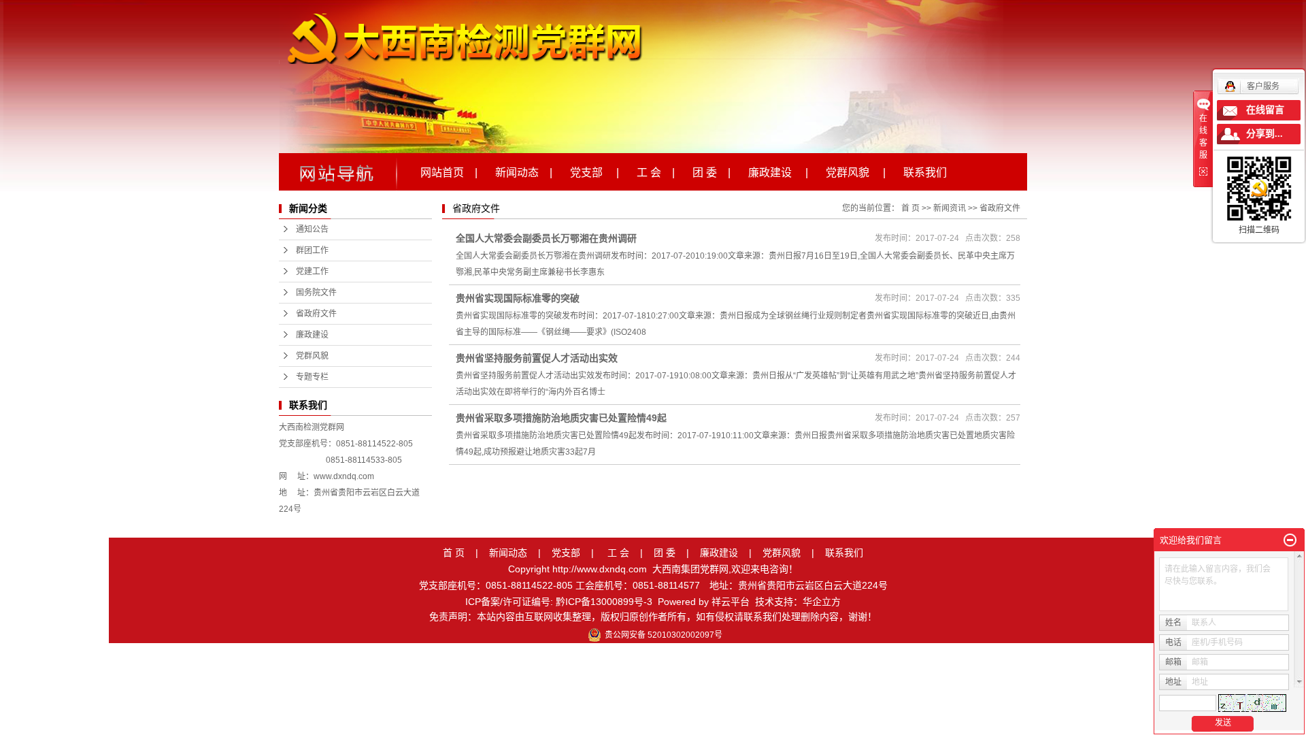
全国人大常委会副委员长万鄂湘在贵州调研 (546, 238)
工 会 (618, 552)
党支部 (566, 552)
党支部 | (594, 171)
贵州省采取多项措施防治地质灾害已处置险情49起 (561, 417)
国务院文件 (316, 292)
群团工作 (312, 250)
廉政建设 (312, 335)
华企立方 (822, 601)
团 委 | (711, 171)
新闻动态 (508, 552)
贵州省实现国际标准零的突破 (518, 298)
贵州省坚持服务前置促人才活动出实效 (537, 358)
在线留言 (1265, 110)
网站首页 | (449, 171)
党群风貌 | (856, 171)
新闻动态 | (523, 171)
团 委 (664, 552)
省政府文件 (316, 313)
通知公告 (312, 229)
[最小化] (1290, 540)
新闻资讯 (949, 208)
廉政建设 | (778, 171)
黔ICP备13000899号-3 (604, 601)
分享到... (1264, 134)
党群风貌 (312, 356)
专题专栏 (312, 377)
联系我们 (925, 171)
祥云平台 (730, 601)
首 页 (910, 208)
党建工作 (312, 271)
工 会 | (656, 171)
